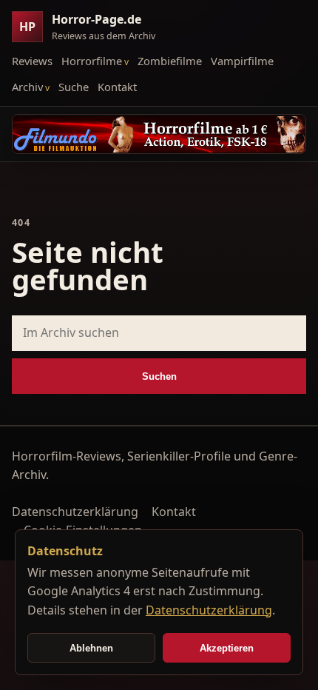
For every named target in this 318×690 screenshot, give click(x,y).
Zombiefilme (170, 60)
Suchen (159, 376)
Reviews (32, 60)
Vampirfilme (242, 60)
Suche (73, 86)
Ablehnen (91, 648)
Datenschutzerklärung (75, 511)
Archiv (27, 86)
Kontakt (117, 86)
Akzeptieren (227, 648)
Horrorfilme (91, 60)
